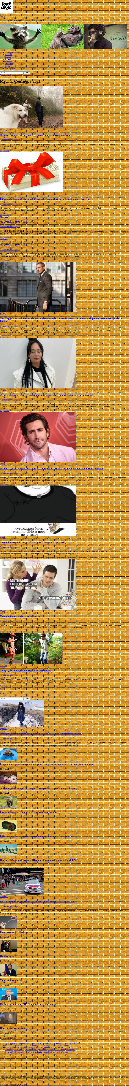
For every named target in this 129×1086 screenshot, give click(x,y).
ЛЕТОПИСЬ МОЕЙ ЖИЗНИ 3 (17, 221)
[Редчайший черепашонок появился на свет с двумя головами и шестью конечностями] (8, 759)
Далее (17, 688)
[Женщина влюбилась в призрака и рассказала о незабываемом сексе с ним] (22, 726)
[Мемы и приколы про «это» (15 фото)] (64, 584)
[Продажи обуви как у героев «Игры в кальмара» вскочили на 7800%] (8, 855)
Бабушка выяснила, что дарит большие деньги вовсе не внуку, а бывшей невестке (45, 199)
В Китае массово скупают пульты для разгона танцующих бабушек (37, 836)
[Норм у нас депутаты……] (8, 1023)
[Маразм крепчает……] (8, 975)
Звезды (8, 57)
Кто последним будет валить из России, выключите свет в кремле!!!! (37, 901)
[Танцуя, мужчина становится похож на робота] (64, 649)
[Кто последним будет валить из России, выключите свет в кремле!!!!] (22, 894)
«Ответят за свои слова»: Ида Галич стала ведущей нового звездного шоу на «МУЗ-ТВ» (43, 1043)
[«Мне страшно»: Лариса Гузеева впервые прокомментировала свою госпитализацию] (64, 363)
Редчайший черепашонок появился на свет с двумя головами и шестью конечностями (47, 764)
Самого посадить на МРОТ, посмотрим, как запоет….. (30, 1004)
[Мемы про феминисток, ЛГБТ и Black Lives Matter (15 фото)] (64, 511)
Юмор (7, 66)
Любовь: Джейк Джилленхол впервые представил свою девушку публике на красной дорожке (51, 468)
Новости (8, 55)
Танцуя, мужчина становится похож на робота (25, 670)
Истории (9, 59)
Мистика (9, 64)
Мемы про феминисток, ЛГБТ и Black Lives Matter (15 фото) (33, 542)
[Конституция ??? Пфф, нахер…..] (8, 927)
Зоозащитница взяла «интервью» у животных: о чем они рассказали (37, 788)
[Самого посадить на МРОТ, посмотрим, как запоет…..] (8, 999)
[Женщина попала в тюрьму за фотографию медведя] (8, 807)
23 (14, 688)
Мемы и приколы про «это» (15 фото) (20, 616)
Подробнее (4, 150)
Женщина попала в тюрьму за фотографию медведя (28, 812)
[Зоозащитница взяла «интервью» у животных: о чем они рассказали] (8, 783)
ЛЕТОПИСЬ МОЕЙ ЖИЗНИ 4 (17, 244)
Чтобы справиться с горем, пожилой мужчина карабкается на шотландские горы (40, 1050)
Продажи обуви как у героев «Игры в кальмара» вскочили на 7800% (38, 860)
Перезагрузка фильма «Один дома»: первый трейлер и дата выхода (34, 1047)
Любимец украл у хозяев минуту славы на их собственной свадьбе (36, 135)
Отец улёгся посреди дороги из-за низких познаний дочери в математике (36, 1052)
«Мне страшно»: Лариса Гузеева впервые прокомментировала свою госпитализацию (47, 395)
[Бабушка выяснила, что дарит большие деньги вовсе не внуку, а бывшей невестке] (64, 172)
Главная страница (12, 52)
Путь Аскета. (7, 956)
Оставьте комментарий (10, 140)
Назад (2, 688)
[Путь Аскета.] (8, 951)
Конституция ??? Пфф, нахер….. (18, 932)
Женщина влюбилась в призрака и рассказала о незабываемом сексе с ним (41, 733)
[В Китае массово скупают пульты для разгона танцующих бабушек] (8, 831)
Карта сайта (10, 68)
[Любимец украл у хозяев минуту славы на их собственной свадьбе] (64, 107)
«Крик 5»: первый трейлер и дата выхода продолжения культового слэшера (37, 1045)
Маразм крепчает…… (12, 980)
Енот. (2, 16)
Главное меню (6, 75)
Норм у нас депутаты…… (14, 1028)
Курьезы (8, 61)
